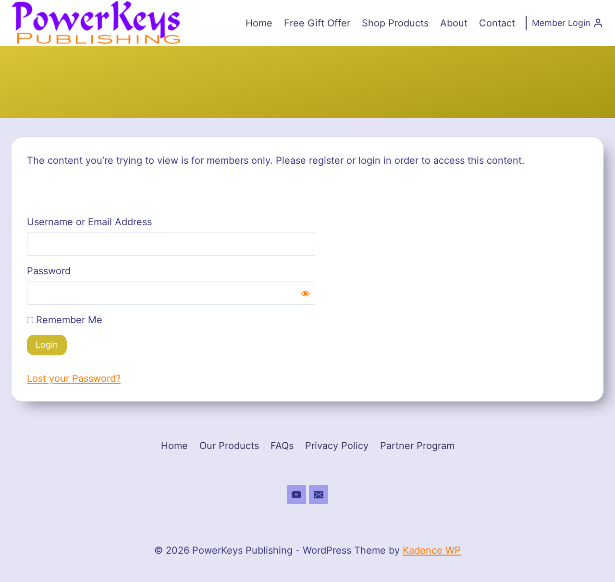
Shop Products (395, 23)
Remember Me (67, 320)
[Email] (318, 494)
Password (49, 271)
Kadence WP (432, 550)
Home (259, 23)
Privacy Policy (337, 445)
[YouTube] (296, 494)
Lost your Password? (74, 378)
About (453, 23)
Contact (497, 23)
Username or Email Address (89, 222)
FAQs (282, 445)
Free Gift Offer (317, 23)
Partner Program (417, 445)
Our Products (229, 445)
